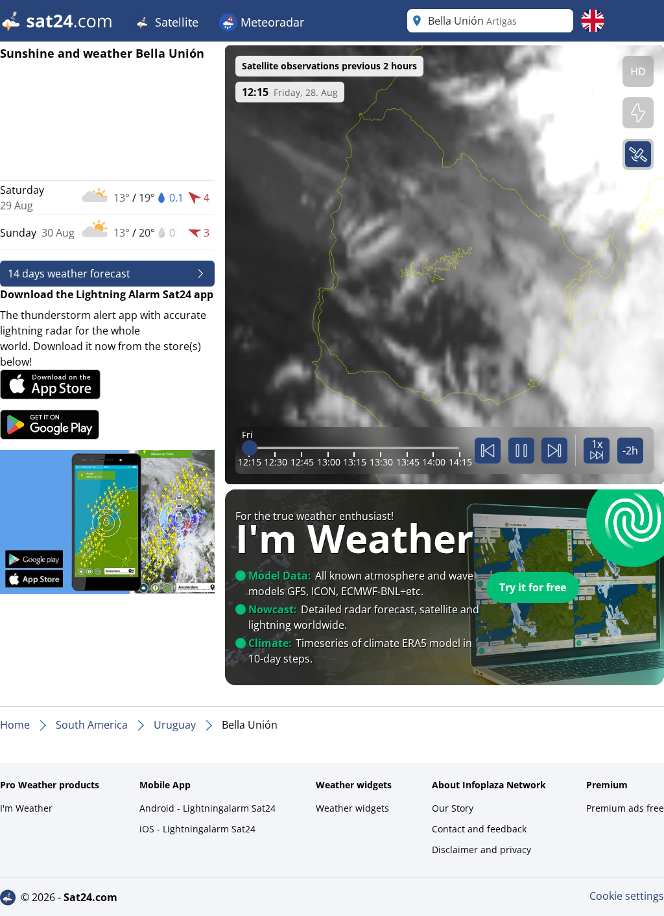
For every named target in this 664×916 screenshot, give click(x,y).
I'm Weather (26, 808)
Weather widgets (352, 808)
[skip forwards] (554, 451)
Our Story (452, 808)
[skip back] (488, 451)
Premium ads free (625, 808)
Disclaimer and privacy (481, 849)
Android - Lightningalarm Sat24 (207, 808)
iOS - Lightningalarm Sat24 (197, 829)
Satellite (175, 22)
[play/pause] (521, 451)
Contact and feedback (479, 829)
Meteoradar (270, 22)
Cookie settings (626, 896)
